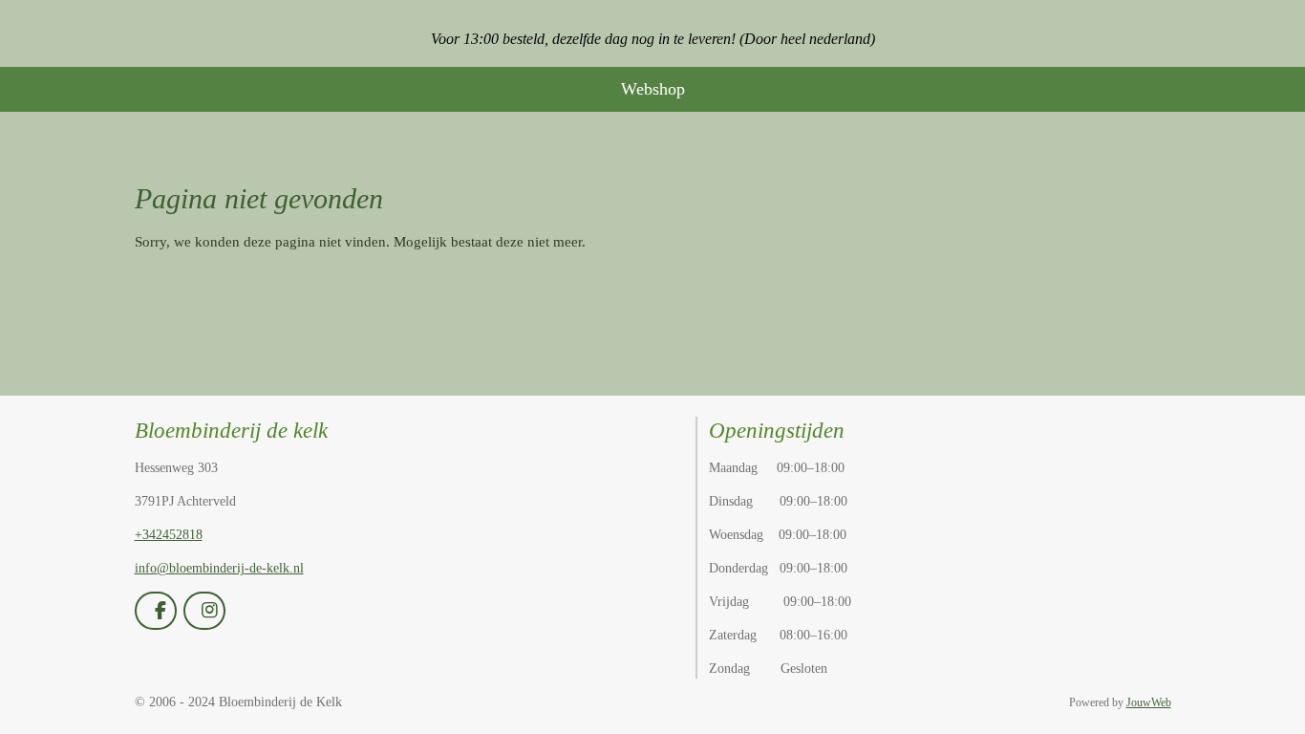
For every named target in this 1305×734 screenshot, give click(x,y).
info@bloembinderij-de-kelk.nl (219, 568)
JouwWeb (1148, 703)
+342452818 (169, 535)
